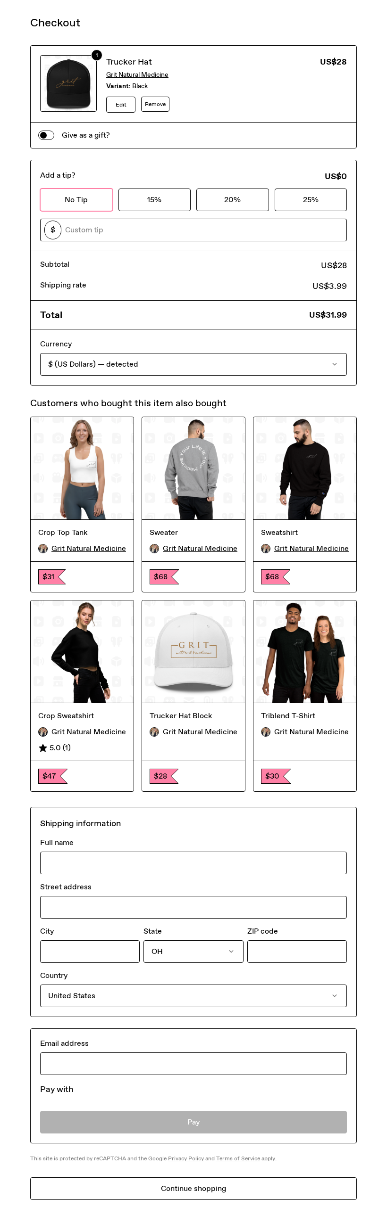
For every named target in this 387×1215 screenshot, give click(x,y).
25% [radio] (311, 199)
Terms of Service (238, 1158)
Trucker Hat (129, 62)
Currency (56, 343)
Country (53, 975)
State (152, 931)
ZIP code (262, 931)
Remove (155, 104)
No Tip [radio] (76, 199)
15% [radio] (154, 199)
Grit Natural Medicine (137, 75)
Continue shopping (193, 1188)
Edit (121, 104)
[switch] (46, 135)
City (47, 931)
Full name (57, 842)
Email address (64, 1043)
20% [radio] (232, 199)
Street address (66, 886)
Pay (193, 1121)
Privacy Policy (186, 1158)
